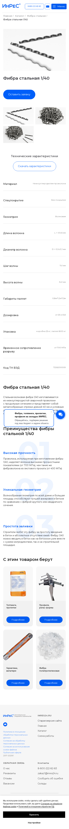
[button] (48, 6)
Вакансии (8, 783)
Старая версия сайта (50, 720)
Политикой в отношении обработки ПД (36, 806)
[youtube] (5, 724)
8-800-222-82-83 (47, 768)
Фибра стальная (36, 15)
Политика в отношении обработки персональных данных (15, 735)
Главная (7, 15)
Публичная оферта (12, 752)
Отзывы (7, 778)
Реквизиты (9, 773)
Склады (42, 783)
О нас (6, 768)
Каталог (19, 15)
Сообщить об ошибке (50, 778)
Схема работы (46, 736)
